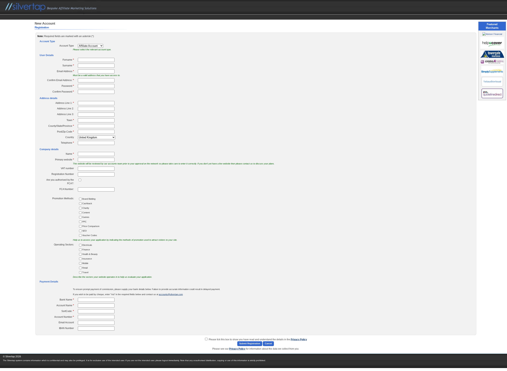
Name (70, 153)
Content (86, 212)
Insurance (87, 259)
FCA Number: (66, 189)
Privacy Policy (299, 339)
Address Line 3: (65, 114)
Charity (85, 208)
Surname (68, 65)
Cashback (87, 203)
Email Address (65, 71)
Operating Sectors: (64, 244)
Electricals (87, 245)
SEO (84, 231)
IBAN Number (66, 328)
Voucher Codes (89, 235)
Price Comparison (90, 226)
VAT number (67, 168)
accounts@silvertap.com (171, 294)
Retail (85, 268)
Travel (85, 272)
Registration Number (62, 174)
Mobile (85, 263)
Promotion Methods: (63, 198)
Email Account (66, 322)
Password (68, 85)
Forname (68, 59)
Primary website (64, 159)
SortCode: (67, 311)
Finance (86, 249)
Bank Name (67, 299)
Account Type (66, 45)
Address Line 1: (64, 102)
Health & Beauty (90, 254)
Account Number (64, 316)
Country (69, 137)
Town (70, 120)
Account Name (65, 305)
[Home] (52, 13)
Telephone (67, 142)
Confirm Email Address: (60, 80)
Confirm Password (63, 91)
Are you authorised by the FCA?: (60, 181)
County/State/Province (61, 125)
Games (85, 217)
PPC (84, 221)
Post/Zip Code (65, 131)
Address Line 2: (65, 108)
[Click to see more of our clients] (492, 34)
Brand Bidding (88, 199)
